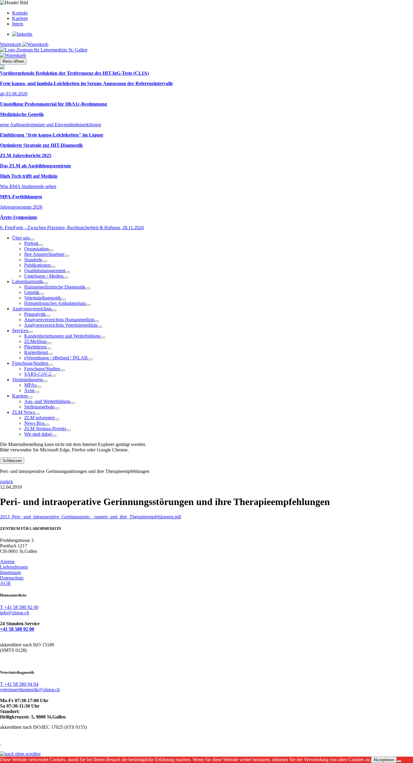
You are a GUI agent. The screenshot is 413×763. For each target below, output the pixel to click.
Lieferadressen (14, 567)
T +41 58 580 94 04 (19, 684)
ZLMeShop (35, 341)
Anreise (7, 561)
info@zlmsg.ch (14, 612)
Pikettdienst (35, 346)
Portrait (31, 243)
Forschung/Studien (30, 363)
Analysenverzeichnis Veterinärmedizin (60, 325)
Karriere (20, 18)
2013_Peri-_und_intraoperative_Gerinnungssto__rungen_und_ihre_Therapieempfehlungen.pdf (90, 516)
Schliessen (12, 460)
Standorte (33, 259)
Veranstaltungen (27, 379)
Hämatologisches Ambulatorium (55, 303)
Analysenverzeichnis (32, 308)
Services (20, 330)
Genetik (31, 292)
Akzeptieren (383, 760)
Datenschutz (12, 577)
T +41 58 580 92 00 (19, 607)
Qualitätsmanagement (44, 270)
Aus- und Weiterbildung (47, 401)
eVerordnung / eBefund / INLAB (56, 357)
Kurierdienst (36, 352)
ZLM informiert (39, 417)
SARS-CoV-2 (37, 374)
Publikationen (37, 265)
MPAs (30, 385)
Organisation (36, 248)
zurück (6, 481)
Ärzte (29, 390)
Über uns (21, 237)
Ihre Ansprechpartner (44, 254)
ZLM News (23, 412)
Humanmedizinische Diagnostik (54, 286)
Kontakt (20, 12)
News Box (34, 423)
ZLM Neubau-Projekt (45, 428)
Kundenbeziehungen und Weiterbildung (62, 336)
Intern (17, 23)
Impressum (10, 572)
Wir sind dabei (38, 434)
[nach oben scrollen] (20, 753)
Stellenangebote (39, 406)
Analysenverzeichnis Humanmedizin (59, 319)
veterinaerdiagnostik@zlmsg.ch (30, 689)
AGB (5, 583)
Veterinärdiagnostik (42, 297)
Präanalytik (35, 314)
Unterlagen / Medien (43, 276)
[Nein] (399, 761)
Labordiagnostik (27, 281)
